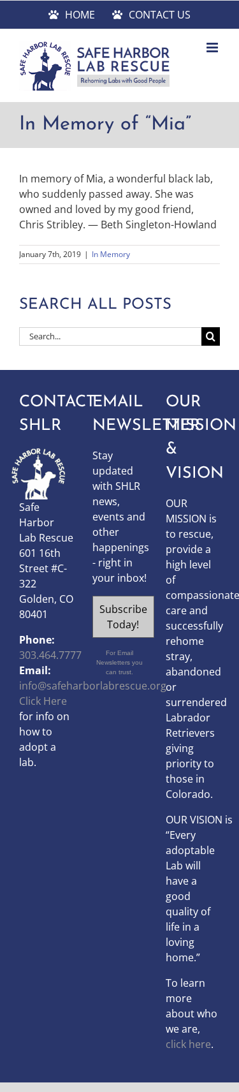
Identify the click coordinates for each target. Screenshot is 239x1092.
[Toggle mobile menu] (213, 47)
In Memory (111, 254)
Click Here (43, 701)
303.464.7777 (50, 655)
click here (188, 1044)
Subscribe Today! (123, 616)
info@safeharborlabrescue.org (92, 686)
